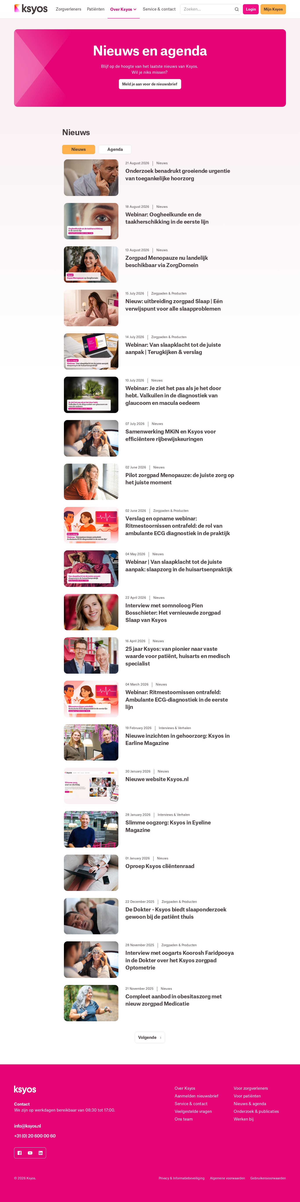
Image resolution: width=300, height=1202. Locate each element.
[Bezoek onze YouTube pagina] (30, 1153)
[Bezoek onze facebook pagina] (19, 1153)
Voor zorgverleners (251, 1088)
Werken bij (243, 1119)
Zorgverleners (68, 9)
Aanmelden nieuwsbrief (196, 1096)
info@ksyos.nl (27, 1126)
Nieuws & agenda (250, 1104)
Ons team (184, 1119)
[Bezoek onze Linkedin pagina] (40, 1153)
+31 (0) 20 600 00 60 (35, 1136)
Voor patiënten (247, 1096)
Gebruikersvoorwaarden (268, 1178)
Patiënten (96, 9)
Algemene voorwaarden (227, 1178)
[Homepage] (31, 9)
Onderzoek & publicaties (256, 1112)
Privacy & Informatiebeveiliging (182, 1178)
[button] (124, 9)
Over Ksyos (185, 1088)
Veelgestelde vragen (193, 1112)
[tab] (78, 149)
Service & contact (159, 9)
